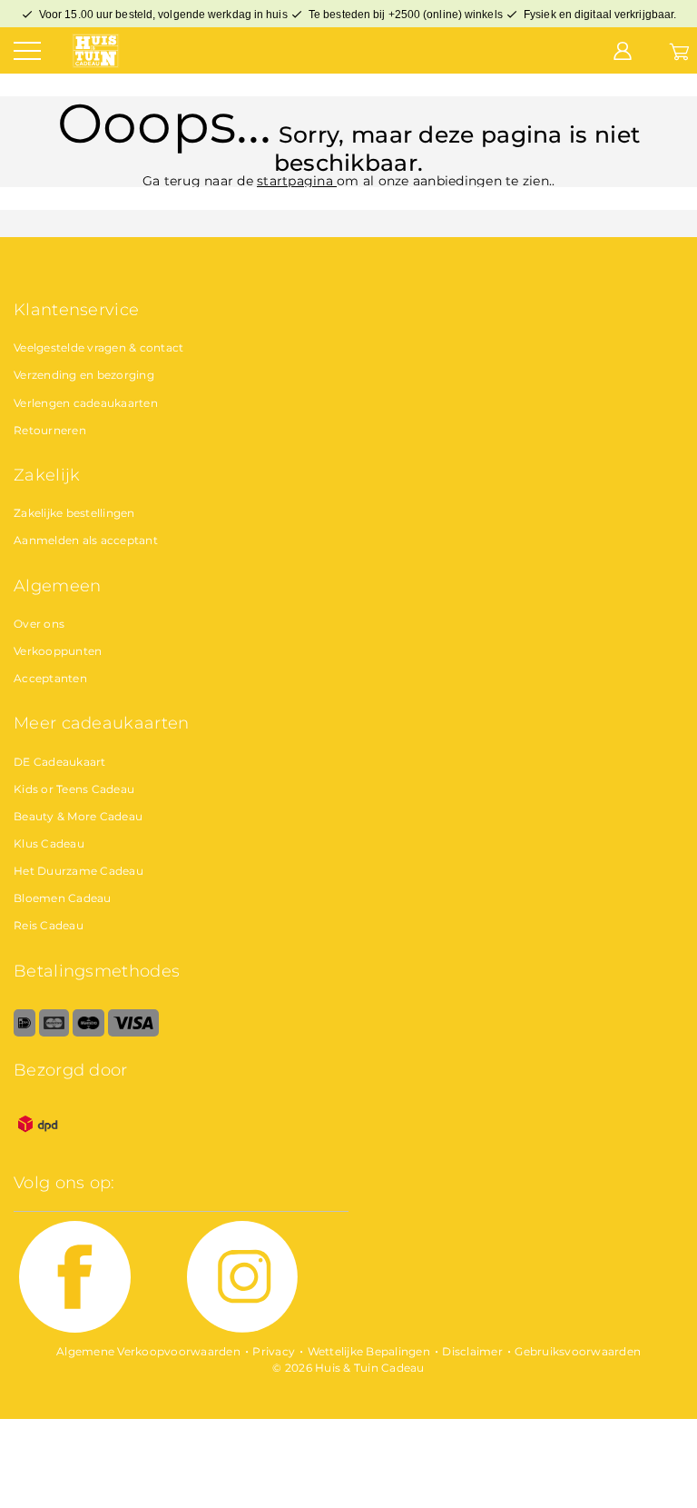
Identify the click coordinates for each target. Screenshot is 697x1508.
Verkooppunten (58, 651)
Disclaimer (472, 1351)
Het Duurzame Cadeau (78, 871)
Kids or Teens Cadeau (74, 789)
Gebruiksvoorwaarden (578, 1351)
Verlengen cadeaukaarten (86, 403)
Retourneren (50, 430)
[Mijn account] (623, 50)
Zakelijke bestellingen (74, 513)
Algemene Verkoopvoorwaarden (148, 1351)
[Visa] (133, 1032)
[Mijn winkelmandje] (679, 50)
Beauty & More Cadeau (78, 816)
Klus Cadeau (49, 843)
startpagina (297, 181)
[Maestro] (88, 1032)
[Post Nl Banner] (38, 1144)
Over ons (39, 623)
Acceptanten (50, 678)
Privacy (273, 1351)
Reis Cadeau (48, 925)
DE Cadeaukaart (60, 762)
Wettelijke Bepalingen (369, 1351)
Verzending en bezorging (84, 375)
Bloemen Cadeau (63, 898)
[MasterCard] (54, 1032)
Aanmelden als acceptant (86, 540)
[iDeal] (24, 1032)
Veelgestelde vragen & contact (98, 347)
